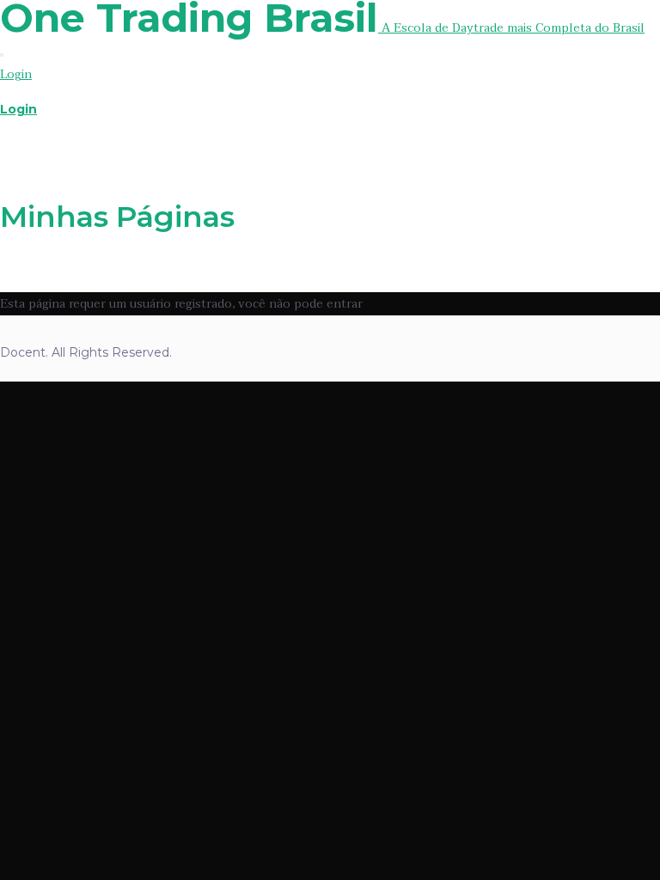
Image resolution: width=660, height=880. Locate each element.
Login (16, 74)
